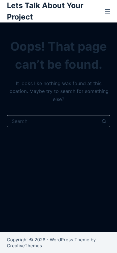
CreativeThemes (24, 246)
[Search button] (104, 121)
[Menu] (107, 11)
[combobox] (52, 121)
